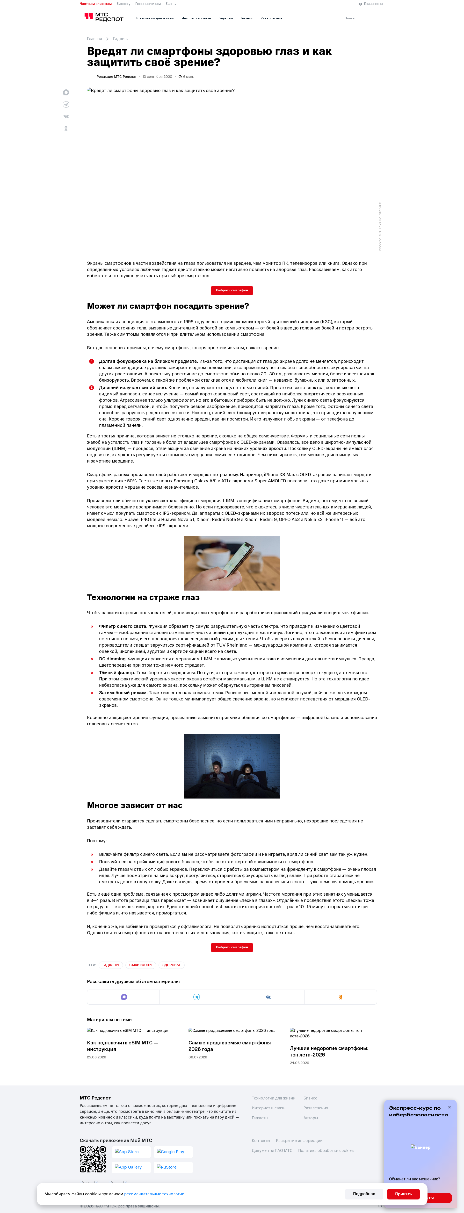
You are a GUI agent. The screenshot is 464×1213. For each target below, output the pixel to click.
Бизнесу (123, 4)
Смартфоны (140, 965)
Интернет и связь (196, 18)
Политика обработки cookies (326, 1150)
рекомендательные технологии (154, 1194)
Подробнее (364, 1194)
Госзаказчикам (148, 4)
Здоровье (171, 965)
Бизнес (247, 18)
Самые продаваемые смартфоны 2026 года (229, 1046)
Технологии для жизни (155, 18)
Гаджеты (225, 18)
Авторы (311, 1118)
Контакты (261, 1140)
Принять (403, 1194)
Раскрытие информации (299, 1140)
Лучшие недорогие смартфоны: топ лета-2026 (329, 1051)
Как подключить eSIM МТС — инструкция (122, 1046)
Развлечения (271, 18)
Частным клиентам (96, 4)
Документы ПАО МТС (272, 1150)
